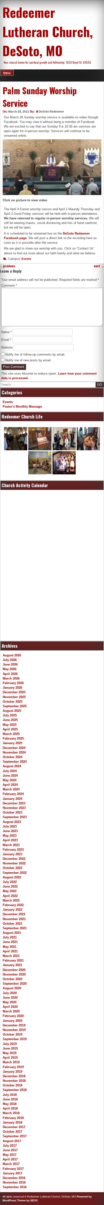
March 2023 (11, 845)
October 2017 (12, 1131)
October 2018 (12, 1085)
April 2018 (10, 1108)
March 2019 (11, 1062)
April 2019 (10, 1057)
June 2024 (10, 775)
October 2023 (12, 812)
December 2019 (14, 1025)
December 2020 (14, 970)
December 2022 (14, 859)
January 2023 (12, 854)
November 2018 (14, 1081)
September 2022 (15, 873)
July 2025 (10, 715)
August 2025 (12, 711)
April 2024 (10, 785)
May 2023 (9, 835)
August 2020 (12, 988)
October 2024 (12, 757)
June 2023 (10, 831)
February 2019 (13, 1067)
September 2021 (15, 928)
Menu (7, 73)
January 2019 (12, 1071)
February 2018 (13, 1118)
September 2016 (15, 1187)
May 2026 (9, 669)
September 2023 (15, 817)
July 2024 (10, 771)
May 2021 (9, 947)
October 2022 (12, 868)
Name (6, 332)
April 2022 (10, 896)
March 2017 (11, 1164)
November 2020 (14, 974)
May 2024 (9, 780)
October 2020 (12, 979)
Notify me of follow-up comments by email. (35, 354)
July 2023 (10, 826)
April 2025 (10, 729)
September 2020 (15, 983)
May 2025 (9, 725)
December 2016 (14, 1178)
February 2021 (13, 960)
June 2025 (10, 720)
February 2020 (13, 1016)
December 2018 (14, 1076)
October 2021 (12, 923)
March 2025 (11, 734)
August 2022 (12, 877)
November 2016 (14, 1182)
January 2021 (12, 965)
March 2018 (11, 1113)
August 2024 (12, 766)
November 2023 (14, 808)
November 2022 (14, 863)
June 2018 (10, 1099)
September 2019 (15, 1039)
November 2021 (14, 919)
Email (6, 340)
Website (7, 347)
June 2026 (10, 664)
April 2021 (10, 951)
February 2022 (13, 905)
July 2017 (10, 1145)
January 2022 (12, 909)
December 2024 (14, 748)
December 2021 (14, 914)
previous (7, 266)
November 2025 (14, 697)
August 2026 (12, 655)
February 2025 (13, 738)
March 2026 (11, 678)
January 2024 (12, 799)
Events (26, 259)
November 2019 (14, 1030)
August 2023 (12, 822)
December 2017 (14, 1127)
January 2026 (12, 687)
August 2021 (12, 933)
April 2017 (10, 1159)
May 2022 (9, 891)
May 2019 (9, 1053)
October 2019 (12, 1034)
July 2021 (10, 937)
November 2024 (14, 752)
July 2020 (10, 993)
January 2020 (12, 1021)
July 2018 (10, 1095)
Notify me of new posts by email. (28, 360)
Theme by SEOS (27, 1200)
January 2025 (12, 743)
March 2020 (11, 1011)
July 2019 (10, 1044)
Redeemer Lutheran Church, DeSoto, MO (47, 31)
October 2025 (12, 701)
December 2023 (14, 803)
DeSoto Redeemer (51, 111)
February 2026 (13, 683)
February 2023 (13, 849)
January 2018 (12, 1122)
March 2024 (11, 789)
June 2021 (10, 942)
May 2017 (9, 1155)
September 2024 (15, 761)
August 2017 (12, 1141)
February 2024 (13, 794)
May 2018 (9, 1104)
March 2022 (11, 900)
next (99, 266)
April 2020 (10, 1007)
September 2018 (15, 1090)
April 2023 (10, 840)
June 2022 (10, 886)
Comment (9, 285)
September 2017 (15, 1136)
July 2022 (10, 882)
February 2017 (13, 1169)
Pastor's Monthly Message (22, 406)
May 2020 (9, 1002)
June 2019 (10, 1048)
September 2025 (15, 706)
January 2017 (12, 1173)
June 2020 (10, 997)
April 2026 (10, 674)
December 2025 (14, 692)
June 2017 (10, 1150)
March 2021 (11, 956)
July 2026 (10, 660)
